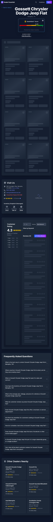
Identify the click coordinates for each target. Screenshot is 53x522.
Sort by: (34, 224)
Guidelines (42, 2)
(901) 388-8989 (10, 190)
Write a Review (41, 236)
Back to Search (7, 7)
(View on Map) (15, 188)
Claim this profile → (26, 36)
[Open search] (36, 2)
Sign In (49, 2)
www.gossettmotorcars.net (13, 192)
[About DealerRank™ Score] (43, 20)
